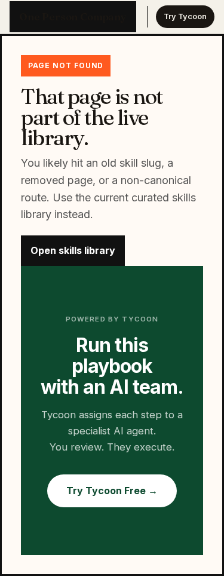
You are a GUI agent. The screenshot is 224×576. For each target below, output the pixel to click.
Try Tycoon (185, 16)
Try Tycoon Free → (112, 491)
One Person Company (73, 17)
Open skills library (72, 250)
